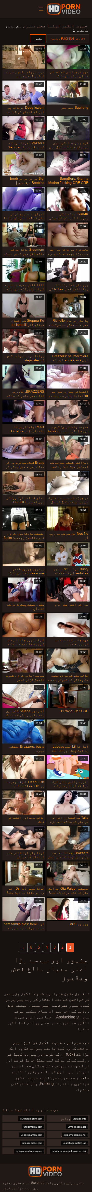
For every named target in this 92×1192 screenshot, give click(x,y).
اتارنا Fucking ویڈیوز (67, 38)
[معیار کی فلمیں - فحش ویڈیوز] (64, 9)
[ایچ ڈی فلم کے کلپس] (45, 1171)
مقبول (38, 38)
